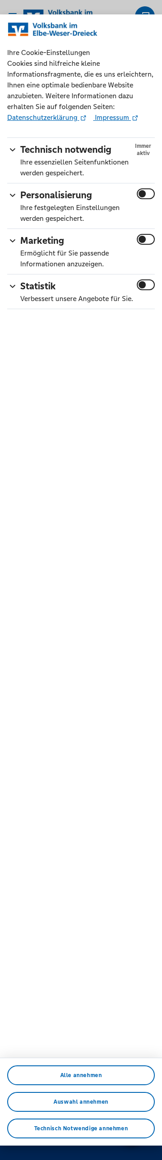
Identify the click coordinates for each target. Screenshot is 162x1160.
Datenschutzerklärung (43, 117)
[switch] (146, 193)
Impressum (112, 117)
